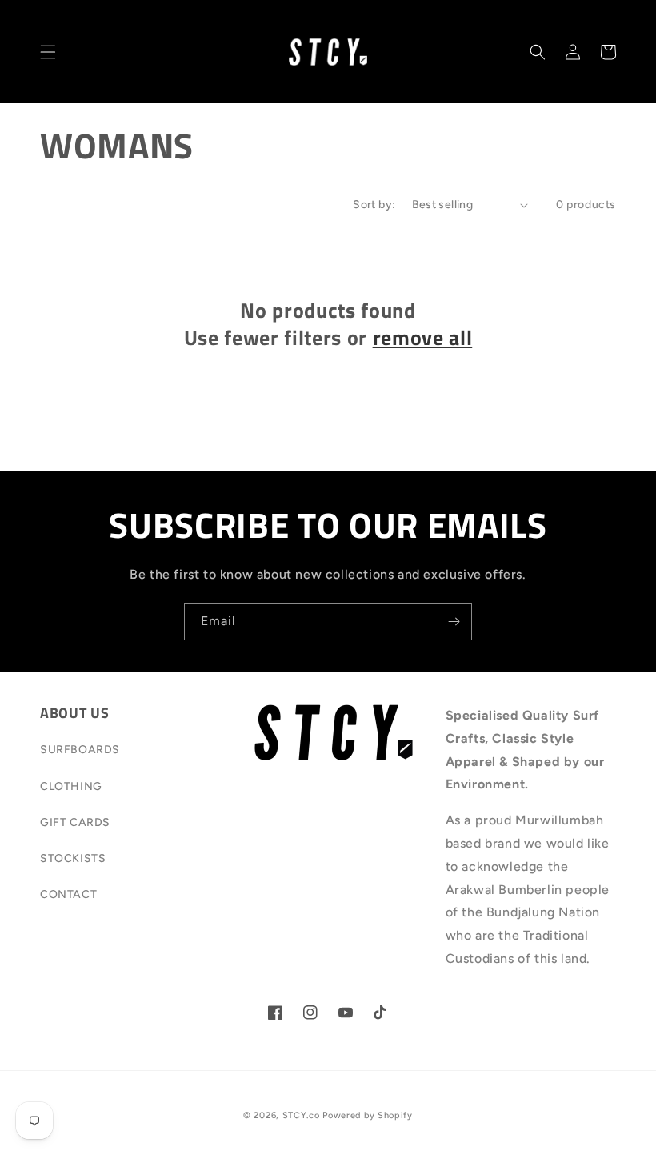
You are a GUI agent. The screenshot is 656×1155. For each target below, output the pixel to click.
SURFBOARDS (80, 749)
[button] (48, 52)
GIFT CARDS (75, 822)
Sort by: (374, 204)
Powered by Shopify (367, 1115)
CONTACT (68, 894)
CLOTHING (71, 786)
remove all (423, 337)
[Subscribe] (453, 621)
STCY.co (301, 1115)
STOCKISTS (73, 858)
